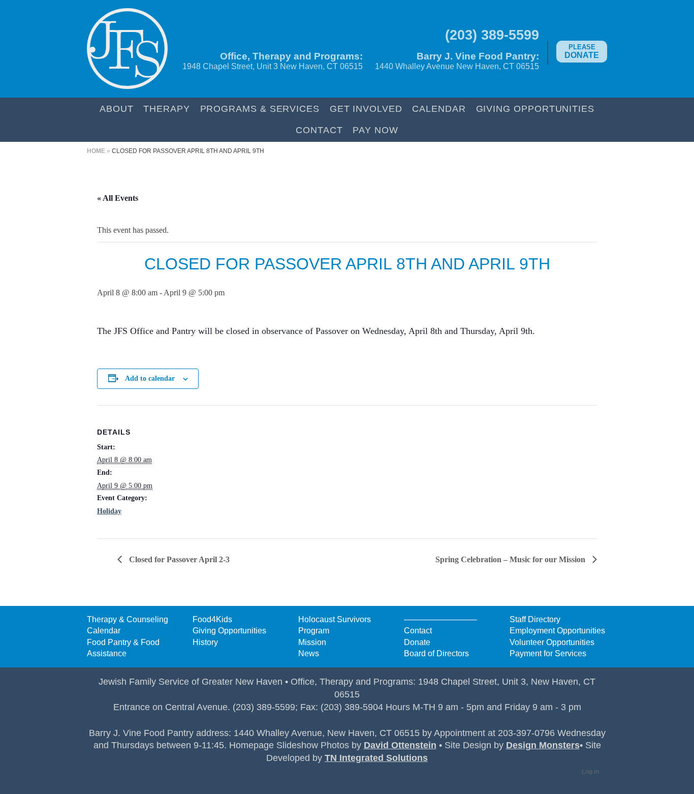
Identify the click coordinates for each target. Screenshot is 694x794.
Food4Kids (212, 619)
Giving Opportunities (535, 108)
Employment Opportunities (557, 630)
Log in (590, 771)
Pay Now (375, 130)
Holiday (109, 511)
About (117, 108)
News (308, 653)
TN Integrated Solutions (376, 758)
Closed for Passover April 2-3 (178, 559)
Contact (319, 130)
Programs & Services (260, 108)
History (205, 642)
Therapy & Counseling (127, 619)
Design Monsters (543, 745)
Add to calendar (150, 378)
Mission (312, 642)
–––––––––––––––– (440, 619)
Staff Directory (535, 619)
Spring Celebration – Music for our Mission (511, 559)
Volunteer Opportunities (552, 642)
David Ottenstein (400, 745)
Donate (581, 51)
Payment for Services (548, 653)
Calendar (438, 108)
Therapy (166, 108)
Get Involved (366, 108)
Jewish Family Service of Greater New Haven (127, 48)
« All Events (117, 198)
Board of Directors (436, 653)
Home (96, 151)
